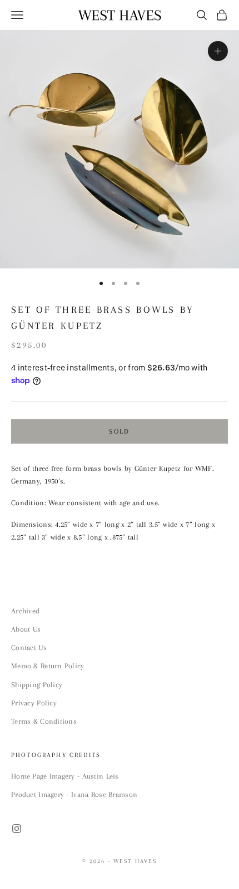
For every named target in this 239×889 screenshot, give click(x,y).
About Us (26, 629)
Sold (119, 431)
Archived (25, 611)
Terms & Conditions (44, 721)
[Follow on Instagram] (16, 828)
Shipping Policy (36, 684)
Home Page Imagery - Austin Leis (65, 776)
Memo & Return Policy (47, 666)
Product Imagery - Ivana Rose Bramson (74, 794)
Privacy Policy (34, 703)
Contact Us (29, 647)
